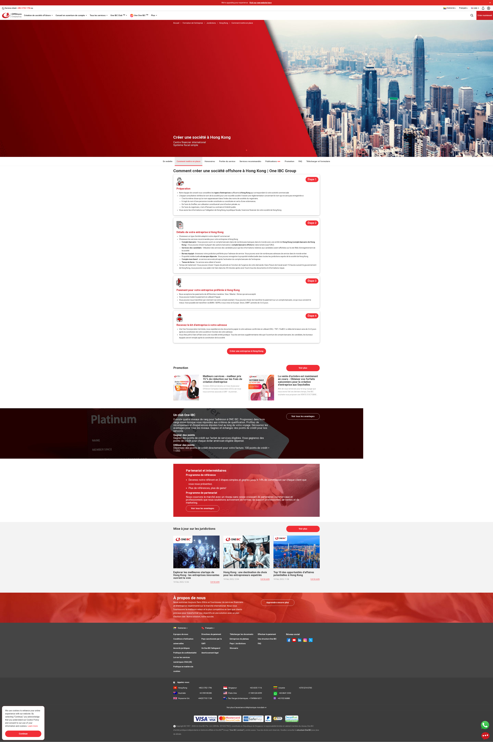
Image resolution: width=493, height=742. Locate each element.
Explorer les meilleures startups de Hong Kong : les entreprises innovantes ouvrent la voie (196, 575)
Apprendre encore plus (277, 602)
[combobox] (475, 8)
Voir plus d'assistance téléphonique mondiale (246, 707)
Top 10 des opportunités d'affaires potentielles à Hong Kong (293, 574)
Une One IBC (141, 15)
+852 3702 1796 (23, 8)
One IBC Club (117, 15)
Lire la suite (215, 582)
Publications (271, 161)
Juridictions (211, 23)
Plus (153, 15)
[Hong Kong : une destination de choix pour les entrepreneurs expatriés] (246, 552)
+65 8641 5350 (285, 693)
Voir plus (303, 368)
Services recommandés (250, 161)
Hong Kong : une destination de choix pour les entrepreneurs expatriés (245, 574)
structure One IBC (304, 730)
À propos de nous (180, 634)
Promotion (289, 161)
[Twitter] (310, 640)
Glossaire (234, 648)
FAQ (300, 161)
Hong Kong (223, 23)
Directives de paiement (211, 634)
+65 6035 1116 (245, 688)
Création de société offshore (37, 15)
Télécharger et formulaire (318, 161)
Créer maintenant (484, 15)
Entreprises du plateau (239, 639)
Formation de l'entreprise (193, 23)
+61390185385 (195, 693)
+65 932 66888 (284, 698)
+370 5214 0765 (295, 688)
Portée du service (227, 161)
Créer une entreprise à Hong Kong (246, 351)
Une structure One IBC (267, 639)
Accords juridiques (181, 648)
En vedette (167, 161)
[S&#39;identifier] (488, 8)
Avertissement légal (210, 653)
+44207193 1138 (195, 698)
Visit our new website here (260, 3)
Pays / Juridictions (238, 643)
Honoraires (210, 161)
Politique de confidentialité (184, 653)
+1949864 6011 (245, 698)
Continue (23, 733)
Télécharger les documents (241, 634)
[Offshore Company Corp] (12, 15)
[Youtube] (294, 640)
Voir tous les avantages (303, 416)
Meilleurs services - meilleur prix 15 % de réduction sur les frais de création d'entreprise (222, 379)
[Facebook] (288, 640)
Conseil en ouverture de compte (70, 15)
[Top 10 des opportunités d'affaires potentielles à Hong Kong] (296, 552)
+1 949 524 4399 (245, 693)
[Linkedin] (299, 640)
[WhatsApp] (485, 725)
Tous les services (98, 15)
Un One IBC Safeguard (210, 648)
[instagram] (305, 640)
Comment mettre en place (242, 23)
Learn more (33, 726)
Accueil (176, 23)
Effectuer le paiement (267, 634)
